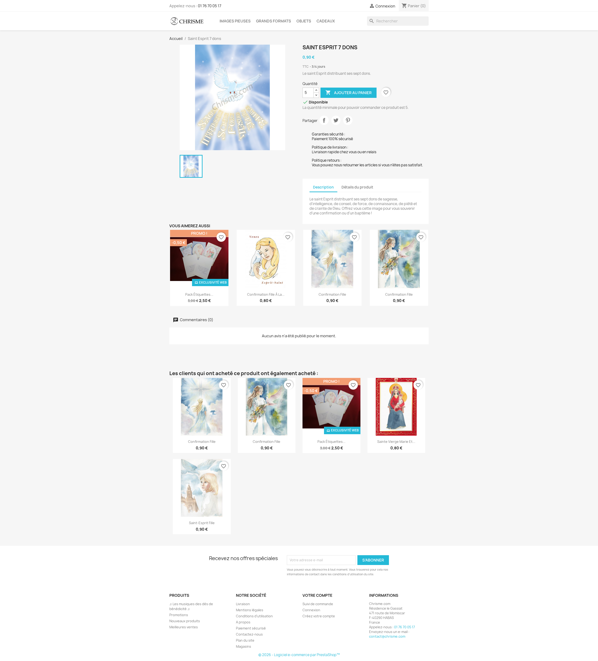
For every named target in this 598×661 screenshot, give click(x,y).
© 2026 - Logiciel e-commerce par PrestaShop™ (299, 654)
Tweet (336, 120)
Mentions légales (249, 610)
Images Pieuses (235, 21)
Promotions (178, 615)
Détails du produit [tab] (357, 187)
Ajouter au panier (348, 92)
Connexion (311, 610)
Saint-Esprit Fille (202, 523)
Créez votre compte (319, 616)
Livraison (243, 604)
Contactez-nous (249, 634)
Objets (303, 21)
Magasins (243, 646)
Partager (324, 120)
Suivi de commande (318, 604)
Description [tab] (323, 187)
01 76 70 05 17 (209, 5)
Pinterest (347, 120)
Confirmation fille (399, 294)
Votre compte (317, 595)
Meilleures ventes (183, 627)
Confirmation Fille (332, 294)
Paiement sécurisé (251, 628)
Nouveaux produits (184, 621)
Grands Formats (273, 21)
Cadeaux (326, 21)
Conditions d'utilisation (254, 616)
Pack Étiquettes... (199, 294)
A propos (243, 622)
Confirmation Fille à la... (266, 294)
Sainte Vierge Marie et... (396, 441)
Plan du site (245, 640)
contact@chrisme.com (387, 636)
